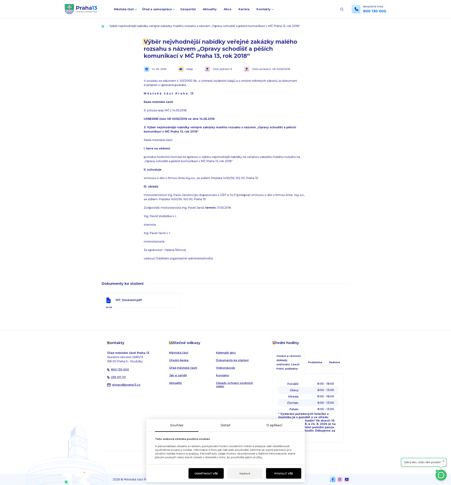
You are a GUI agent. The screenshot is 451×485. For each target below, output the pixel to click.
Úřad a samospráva (157, 9)
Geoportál (188, 9)
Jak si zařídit (178, 375)
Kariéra (244, 9)
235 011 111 (118, 377)
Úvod (102, 26)
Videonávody (225, 368)
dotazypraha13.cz (126, 384)
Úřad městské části (183, 368)
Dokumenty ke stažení (232, 360)
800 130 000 (374, 11)
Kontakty (264, 9)
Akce (227, 9)
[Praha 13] (81, 9)
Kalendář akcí (226, 352)
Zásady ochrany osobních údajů (234, 384)
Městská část (124, 9)
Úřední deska (179, 360)
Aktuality (210, 9)
